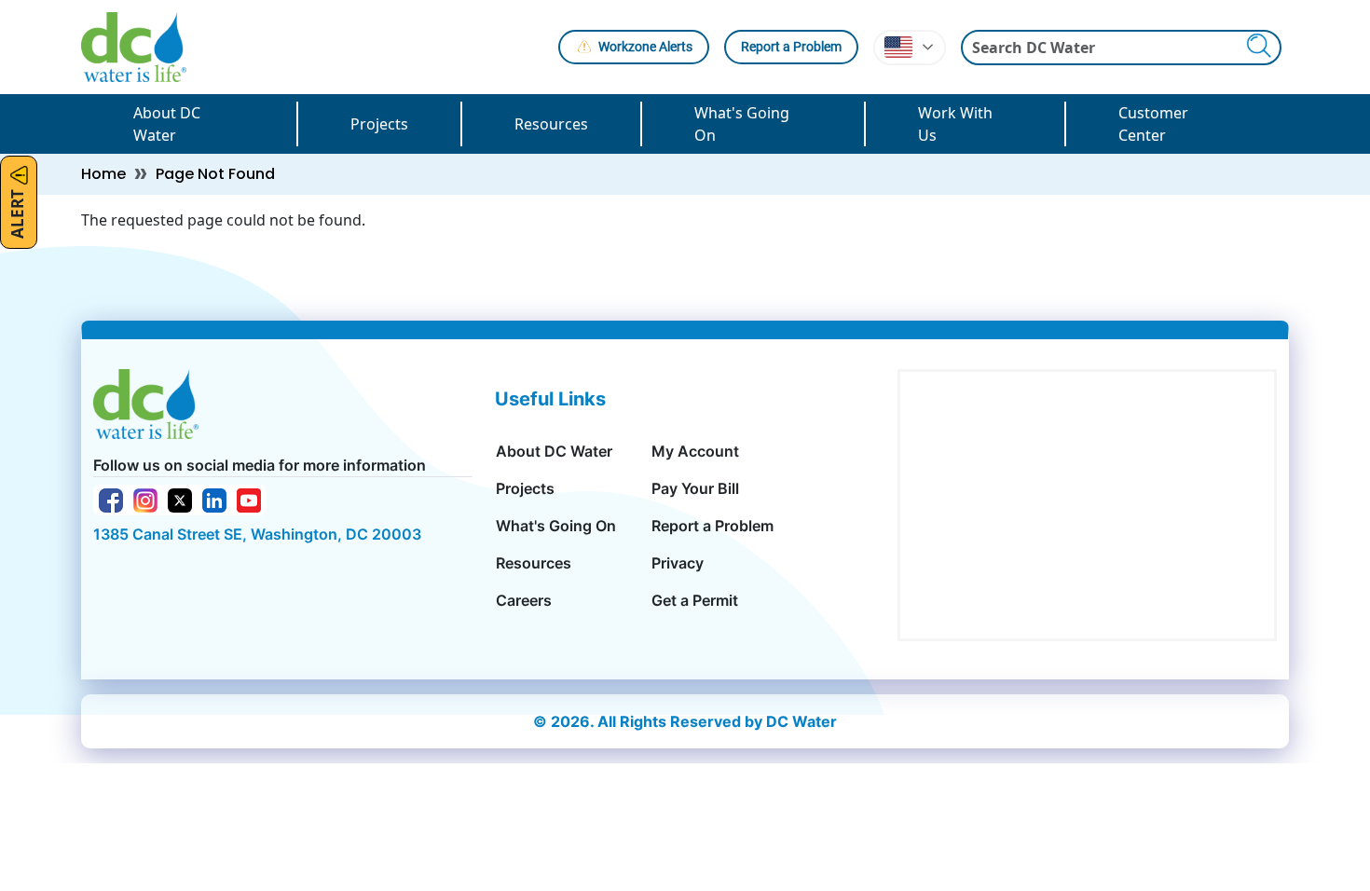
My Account (695, 451)
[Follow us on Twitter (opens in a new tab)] (180, 498)
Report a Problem (791, 46)
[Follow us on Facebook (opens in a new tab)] (111, 498)
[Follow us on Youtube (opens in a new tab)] (249, 498)
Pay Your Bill (695, 488)
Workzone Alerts (645, 46)
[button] (909, 47)
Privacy (677, 563)
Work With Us (955, 124)
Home (103, 174)
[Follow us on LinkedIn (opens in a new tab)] (214, 498)
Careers (524, 600)
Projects (379, 124)
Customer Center (1153, 124)
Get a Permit (694, 600)
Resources (551, 124)
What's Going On (741, 124)
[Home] (141, 47)
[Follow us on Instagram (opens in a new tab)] (145, 498)
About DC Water (166, 124)
